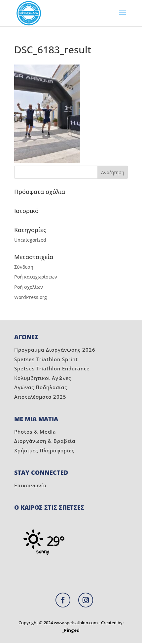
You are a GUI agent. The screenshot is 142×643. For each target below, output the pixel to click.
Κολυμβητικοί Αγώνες (42, 378)
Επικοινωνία (30, 485)
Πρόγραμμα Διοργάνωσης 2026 (54, 349)
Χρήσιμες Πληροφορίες (44, 450)
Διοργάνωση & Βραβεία (44, 441)
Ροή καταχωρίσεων (35, 277)
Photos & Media (35, 431)
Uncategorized (30, 240)
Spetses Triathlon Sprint (46, 359)
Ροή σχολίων (28, 287)
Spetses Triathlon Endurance (52, 368)
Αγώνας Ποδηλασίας (40, 387)
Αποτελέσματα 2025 (40, 396)
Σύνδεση (23, 267)
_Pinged (71, 630)
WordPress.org (30, 297)
